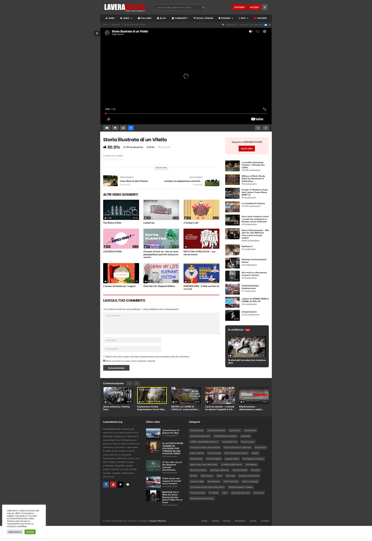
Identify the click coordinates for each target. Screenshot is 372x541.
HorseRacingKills (213, 459)
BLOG (162, 18)
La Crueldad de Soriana (253, 203)
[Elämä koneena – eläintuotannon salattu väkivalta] (254, 395)
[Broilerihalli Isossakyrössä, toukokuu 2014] (247, 346)
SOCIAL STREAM (204, 18)
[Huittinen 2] (232, 249)
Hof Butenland (196, 459)
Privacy (227, 521)
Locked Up (148, 223)
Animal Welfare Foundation (225, 436)
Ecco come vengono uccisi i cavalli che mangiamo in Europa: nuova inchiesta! (255, 219)
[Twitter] (120, 485)
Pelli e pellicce (207, 476)
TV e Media (213, 493)
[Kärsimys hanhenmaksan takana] (232, 263)
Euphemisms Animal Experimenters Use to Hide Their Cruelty (150, 408)
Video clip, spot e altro (240, 493)
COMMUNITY (181, 18)
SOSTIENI (262, 18)
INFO (243, 18)
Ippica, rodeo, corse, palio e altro (203, 465)
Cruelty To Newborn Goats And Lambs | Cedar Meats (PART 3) (255, 192)
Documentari (260, 448)
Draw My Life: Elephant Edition (159, 286)
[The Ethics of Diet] (121, 210)
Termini (215, 521)
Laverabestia (251, 465)
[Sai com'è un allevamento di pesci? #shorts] (232, 276)
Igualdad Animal (232, 459)
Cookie (253, 521)
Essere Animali (214, 453)
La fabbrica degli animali (231, 465)
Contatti (265, 521)
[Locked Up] (161, 210)
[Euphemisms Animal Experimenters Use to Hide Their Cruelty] (152, 395)
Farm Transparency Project (236, 453)
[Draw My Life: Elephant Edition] (161, 273)
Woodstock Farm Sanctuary (201, 499)
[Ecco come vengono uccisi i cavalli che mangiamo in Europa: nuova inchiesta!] (232, 220)
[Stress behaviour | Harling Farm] (118, 395)
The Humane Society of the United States (207, 487)
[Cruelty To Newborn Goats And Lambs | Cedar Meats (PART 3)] (232, 193)
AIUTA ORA (247, 148)
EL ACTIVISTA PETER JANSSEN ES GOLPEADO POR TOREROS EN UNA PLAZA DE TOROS (172, 448)
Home (105, 25)
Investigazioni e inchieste (253, 459)
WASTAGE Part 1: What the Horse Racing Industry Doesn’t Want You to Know (172, 497)
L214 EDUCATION (112, 251)
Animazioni (115, 25)
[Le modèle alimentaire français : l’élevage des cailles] (232, 165)
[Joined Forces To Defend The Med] (153, 433)
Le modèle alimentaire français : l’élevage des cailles (253, 165)
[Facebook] (106, 485)
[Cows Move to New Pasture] (130, 182)
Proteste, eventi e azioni (249, 476)
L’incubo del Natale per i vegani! (119, 286)
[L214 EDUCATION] (121, 239)
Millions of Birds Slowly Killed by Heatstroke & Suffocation (253, 178)
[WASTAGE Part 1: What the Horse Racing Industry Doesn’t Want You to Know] (153, 495)
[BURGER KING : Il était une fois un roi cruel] (201, 273)
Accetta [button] (30, 532)
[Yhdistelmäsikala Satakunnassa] (232, 289)
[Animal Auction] (232, 315)
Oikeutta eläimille (240, 470)
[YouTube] (113, 485)
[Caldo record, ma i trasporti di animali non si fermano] (153, 481)
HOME (111, 18)
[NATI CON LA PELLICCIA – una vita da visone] (201, 239)
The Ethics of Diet (112, 223)
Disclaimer (240, 521)
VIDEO (126, 18)
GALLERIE (146, 18)
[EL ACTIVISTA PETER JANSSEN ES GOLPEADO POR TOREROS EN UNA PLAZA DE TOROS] (153, 446)
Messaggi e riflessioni (219, 470)
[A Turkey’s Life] (201, 210)
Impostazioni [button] (15, 532)
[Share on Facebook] (131, 127)
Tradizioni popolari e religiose (241, 487)
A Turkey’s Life (191, 223)
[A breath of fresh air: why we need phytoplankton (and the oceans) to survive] (161, 239)
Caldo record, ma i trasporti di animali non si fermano (171, 481)
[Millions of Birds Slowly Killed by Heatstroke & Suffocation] (232, 179)
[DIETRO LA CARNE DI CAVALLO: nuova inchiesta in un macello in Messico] (186, 395)
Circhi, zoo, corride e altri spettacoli (205, 448)
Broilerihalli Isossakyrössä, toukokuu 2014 (247, 361)
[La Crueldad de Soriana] (232, 206)
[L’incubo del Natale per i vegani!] (121, 273)
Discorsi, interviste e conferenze (237, 448)
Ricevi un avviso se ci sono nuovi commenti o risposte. (130, 361)
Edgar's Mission (197, 453)
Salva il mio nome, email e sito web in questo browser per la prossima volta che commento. (147, 356)
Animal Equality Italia (216, 431)
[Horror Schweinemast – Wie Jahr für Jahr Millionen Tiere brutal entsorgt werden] (232, 233)
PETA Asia (230, 476)
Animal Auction (249, 312)
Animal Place (234, 431)
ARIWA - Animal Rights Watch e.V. (204, 442)
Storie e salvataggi (250, 482)
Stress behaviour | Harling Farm (116, 408)
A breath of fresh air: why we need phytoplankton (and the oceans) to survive (160, 254)
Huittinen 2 (247, 246)
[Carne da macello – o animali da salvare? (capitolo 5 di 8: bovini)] (220, 395)
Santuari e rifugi (196, 482)
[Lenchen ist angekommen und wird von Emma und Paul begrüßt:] (191, 182)
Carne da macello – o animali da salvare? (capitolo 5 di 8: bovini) (219, 408)
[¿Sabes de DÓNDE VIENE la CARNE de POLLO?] (232, 302)
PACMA (193, 476)
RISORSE (226, 18)
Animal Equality (196, 431)
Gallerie (255, 453)
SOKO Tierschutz (231, 482)
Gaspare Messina (158, 521)
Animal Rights (250, 431)
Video (224, 493)
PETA (219, 476)
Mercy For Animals (198, 470)
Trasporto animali (197, 493)
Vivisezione (258, 493)
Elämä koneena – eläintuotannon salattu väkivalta (250, 408)
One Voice (255, 470)
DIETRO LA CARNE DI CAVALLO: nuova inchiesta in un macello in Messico (185, 408)
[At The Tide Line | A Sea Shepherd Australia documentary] (153, 465)
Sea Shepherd (213, 482)
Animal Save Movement (200, 436)
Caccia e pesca (247, 442)
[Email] (128, 485)
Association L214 (230, 442)
